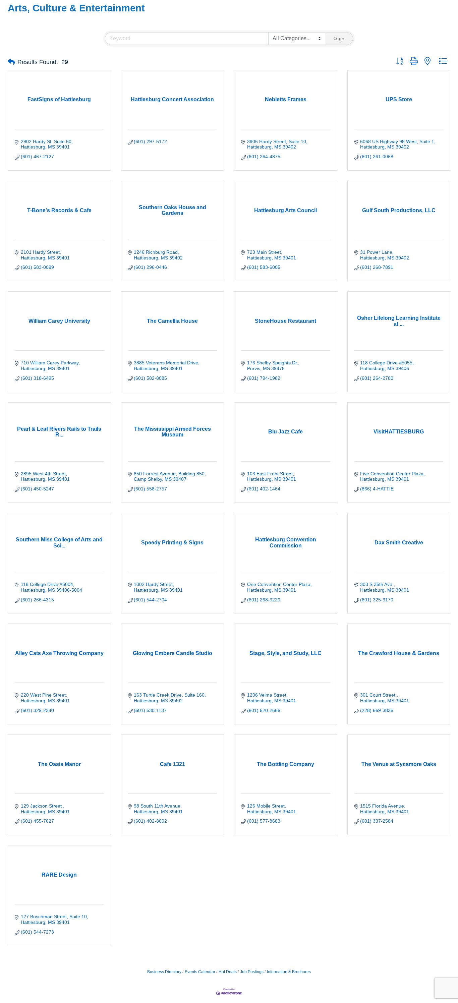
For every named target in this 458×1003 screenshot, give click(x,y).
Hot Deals (228, 971)
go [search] (341, 38)
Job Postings (252, 971)
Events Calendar (200, 971)
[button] (11, 62)
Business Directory (164, 971)
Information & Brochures (289, 971)
